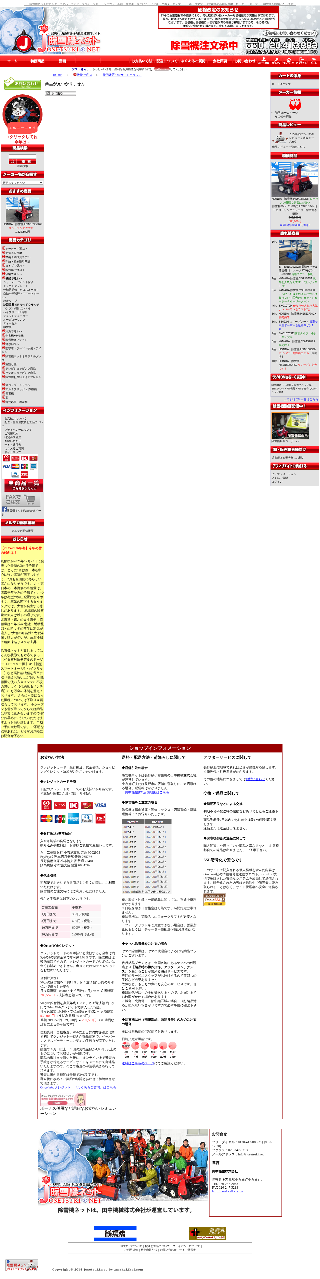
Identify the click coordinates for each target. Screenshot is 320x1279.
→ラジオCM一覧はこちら (301, 399)
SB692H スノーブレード (298, 325)
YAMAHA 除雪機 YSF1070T (298, 282)
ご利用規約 (11, 433)
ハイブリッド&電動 (15, 312)
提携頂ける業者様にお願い (288, 457)
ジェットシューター (15, 315)
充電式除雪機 (14, 252)
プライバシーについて (18, 429)
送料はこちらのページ (138, 1063)
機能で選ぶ (84, 75)
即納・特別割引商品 (18, 261)
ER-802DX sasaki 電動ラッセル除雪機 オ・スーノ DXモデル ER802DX (298, 270)
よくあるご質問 (14, 448)
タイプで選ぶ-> (15, 265)
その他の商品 (283, 116)
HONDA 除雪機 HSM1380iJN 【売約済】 (298, 353)
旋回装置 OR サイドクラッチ (122, 75)
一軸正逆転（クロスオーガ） (21, 289)
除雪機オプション (17, 339)
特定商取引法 (12, 437)
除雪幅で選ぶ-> (15, 269)
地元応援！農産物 (17, 401)
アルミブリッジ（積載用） (22, 389)
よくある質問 (280, 477)
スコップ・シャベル (18, 384)
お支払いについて (15, 418)
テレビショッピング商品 (21, 368)
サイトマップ (12, 452)
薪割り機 (11, 364)
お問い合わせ (12, 440)
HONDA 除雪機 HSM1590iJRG (298, 365)
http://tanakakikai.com (227, 1191)
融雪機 (7, 327)
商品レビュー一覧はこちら (288, 146)
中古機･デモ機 (15, 335)
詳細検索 (22, 166)
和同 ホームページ (286, 112)
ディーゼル (10, 323)
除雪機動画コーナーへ (285, 441)
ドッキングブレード (15, 285)
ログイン (277, 481)
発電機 (10, 393)
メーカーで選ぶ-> (16, 248)
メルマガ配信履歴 (23, 530)
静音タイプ (10, 300)
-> (14, 278)
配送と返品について (157, 1246)
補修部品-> (12, 344)
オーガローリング (14, 319)
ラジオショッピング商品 (21, 372)
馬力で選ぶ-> (14, 331)
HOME (57, 75)
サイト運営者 (12, 444)
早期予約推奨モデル (18, 257)
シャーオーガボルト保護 (18, 282)
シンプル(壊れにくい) (16, 308)
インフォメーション (284, 474)
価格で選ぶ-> (14, 274)
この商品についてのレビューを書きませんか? (301, 138)
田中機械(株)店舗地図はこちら (147, 792)
